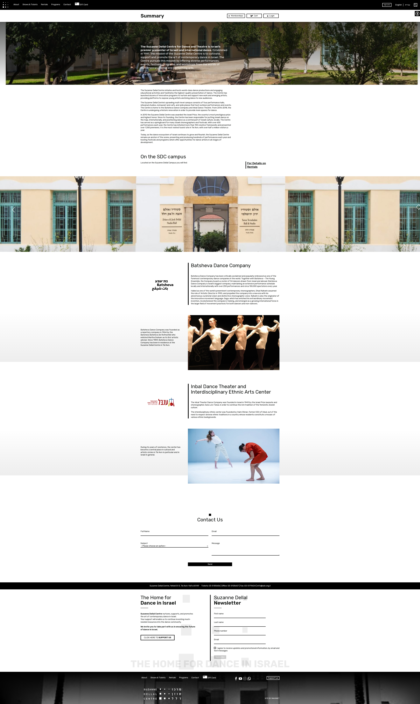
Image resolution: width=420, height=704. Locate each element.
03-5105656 (214, 586)
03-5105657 (233, 586)
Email (214, 531)
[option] (210, 214)
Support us (273, 678)
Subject (144, 543)
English (398, 5)
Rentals (44, 4)
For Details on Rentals (256, 165)
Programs (55, 4)
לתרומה (387, 5)
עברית (407, 5)
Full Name (145, 531)
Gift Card (84, 4)
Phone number (220, 631)
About (16, 4)
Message (216, 543)
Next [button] (6, 215)
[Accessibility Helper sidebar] (417, 13)
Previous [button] (413, 215)
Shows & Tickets (30, 4)
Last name (219, 622)
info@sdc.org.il (263, 586)
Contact (67, 4)
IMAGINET (275, 698)
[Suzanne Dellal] (5, 5)
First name (219, 613)
